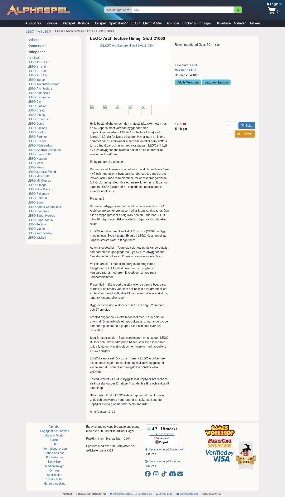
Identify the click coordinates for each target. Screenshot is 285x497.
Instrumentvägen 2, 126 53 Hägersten (132, 493)
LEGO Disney (36, 115)
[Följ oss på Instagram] (156, 475)
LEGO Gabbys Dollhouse (44, 150)
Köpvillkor (54, 461)
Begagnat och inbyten (54, 431)
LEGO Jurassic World (42, 171)
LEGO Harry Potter (40, 154)
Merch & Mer (152, 23)
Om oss (54, 470)
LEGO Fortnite (37, 136)
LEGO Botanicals (39, 93)
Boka (249, 125)
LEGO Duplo (36, 123)
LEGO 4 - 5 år (37, 66)
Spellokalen (54, 475)
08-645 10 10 (165, 493)
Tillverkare (223, 23)
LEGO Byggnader (39, 97)
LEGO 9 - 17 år (38, 75)
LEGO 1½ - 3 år (38, 62)
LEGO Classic (37, 106)
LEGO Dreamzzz (39, 119)
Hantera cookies (54, 483)
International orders (55, 448)
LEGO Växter (36, 228)
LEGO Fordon (37, 132)
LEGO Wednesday (40, 233)
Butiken (254, 23)
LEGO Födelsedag (40, 145)
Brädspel (68, 23)
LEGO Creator (37, 110)
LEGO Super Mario (40, 220)
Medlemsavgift (54, 466)
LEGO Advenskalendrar (43, 84)
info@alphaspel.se (188, 493)
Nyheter (240, 23)
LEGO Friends (37, 141)
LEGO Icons (36, 163)
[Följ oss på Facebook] (148, 475)
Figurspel (51, 23)
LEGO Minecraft (38, 176)
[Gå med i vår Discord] (173, 475)
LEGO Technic (37, 224)
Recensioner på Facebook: (166, 449)
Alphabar (55, 426)
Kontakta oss (54, 457)
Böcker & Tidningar (196, 23)
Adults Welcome (188, 82)
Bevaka (246, 134)
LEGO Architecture (40, 88)
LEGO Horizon (37, 158)
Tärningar (172, 23)
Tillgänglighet (54, 479)
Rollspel (99, 23)
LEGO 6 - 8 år (37, 71)
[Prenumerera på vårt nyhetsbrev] (180, 475)
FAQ (55, 444)
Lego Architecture (216, 82)
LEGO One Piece (39, 189)
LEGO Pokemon (38, 193)
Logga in (275, 4)
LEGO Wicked (37, 237)
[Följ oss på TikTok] (164, 475)
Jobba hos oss (54, 453)
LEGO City (35, 101)
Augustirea (33, 23)
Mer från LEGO (185, 70)
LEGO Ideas (36, 167)
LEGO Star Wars (38, 211)
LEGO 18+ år (36, 79)
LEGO (135, 23)
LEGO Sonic (36, 202)
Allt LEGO (44, 31)
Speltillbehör (118, 23)
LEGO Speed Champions (44, 207)
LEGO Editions (37, 128)
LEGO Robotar (37, 198)
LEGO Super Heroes (41, 215)
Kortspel (84, 23)
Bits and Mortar (54, 435)
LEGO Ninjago (37, 185)
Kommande (37, 45)
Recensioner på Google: (165, 461)
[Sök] (238, 9)
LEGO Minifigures (39, 180)
